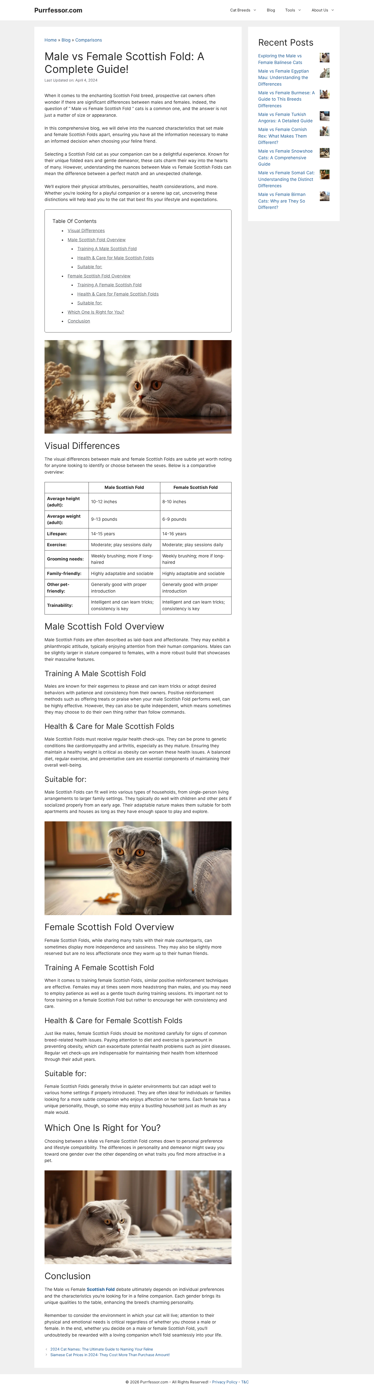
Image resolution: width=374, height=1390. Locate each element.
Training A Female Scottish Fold (109, 284)
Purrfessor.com (58, 10)
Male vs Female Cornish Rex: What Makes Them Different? (282, 136)
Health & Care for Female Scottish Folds (118, 294)
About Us (320, 10)
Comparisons (88, 40)
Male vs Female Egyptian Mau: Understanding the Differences (283, 78)
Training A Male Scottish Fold (107, 248)
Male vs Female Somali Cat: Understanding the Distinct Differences (286, 179)
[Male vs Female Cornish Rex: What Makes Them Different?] (324, 132)
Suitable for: (89, 266)
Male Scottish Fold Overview (97, 239)
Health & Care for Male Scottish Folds (115, 257)
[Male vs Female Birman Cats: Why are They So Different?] (324, 197)
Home (51, 40)
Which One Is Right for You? (96, 312)
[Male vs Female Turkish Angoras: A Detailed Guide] (324, 117)
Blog (271, 10)
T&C (245, 1382)
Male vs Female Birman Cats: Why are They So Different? (282, 201)
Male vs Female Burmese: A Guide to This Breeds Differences (286, 99)
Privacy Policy (224, 1382)
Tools (290, 10)
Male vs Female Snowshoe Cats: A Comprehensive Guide (285, 158)
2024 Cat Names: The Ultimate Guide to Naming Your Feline (101, 1349)
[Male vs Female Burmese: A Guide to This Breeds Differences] (324, 95)
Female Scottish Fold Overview (99, 275)
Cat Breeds (240, 10)
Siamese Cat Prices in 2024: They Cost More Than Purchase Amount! (110, 1355)
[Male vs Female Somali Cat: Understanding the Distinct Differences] (324, 175)
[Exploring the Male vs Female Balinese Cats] (324, 58)
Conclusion (79, 321)
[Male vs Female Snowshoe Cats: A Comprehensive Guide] (324, 154)
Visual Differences (86, 230)
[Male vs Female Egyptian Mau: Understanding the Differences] (324, 74)
